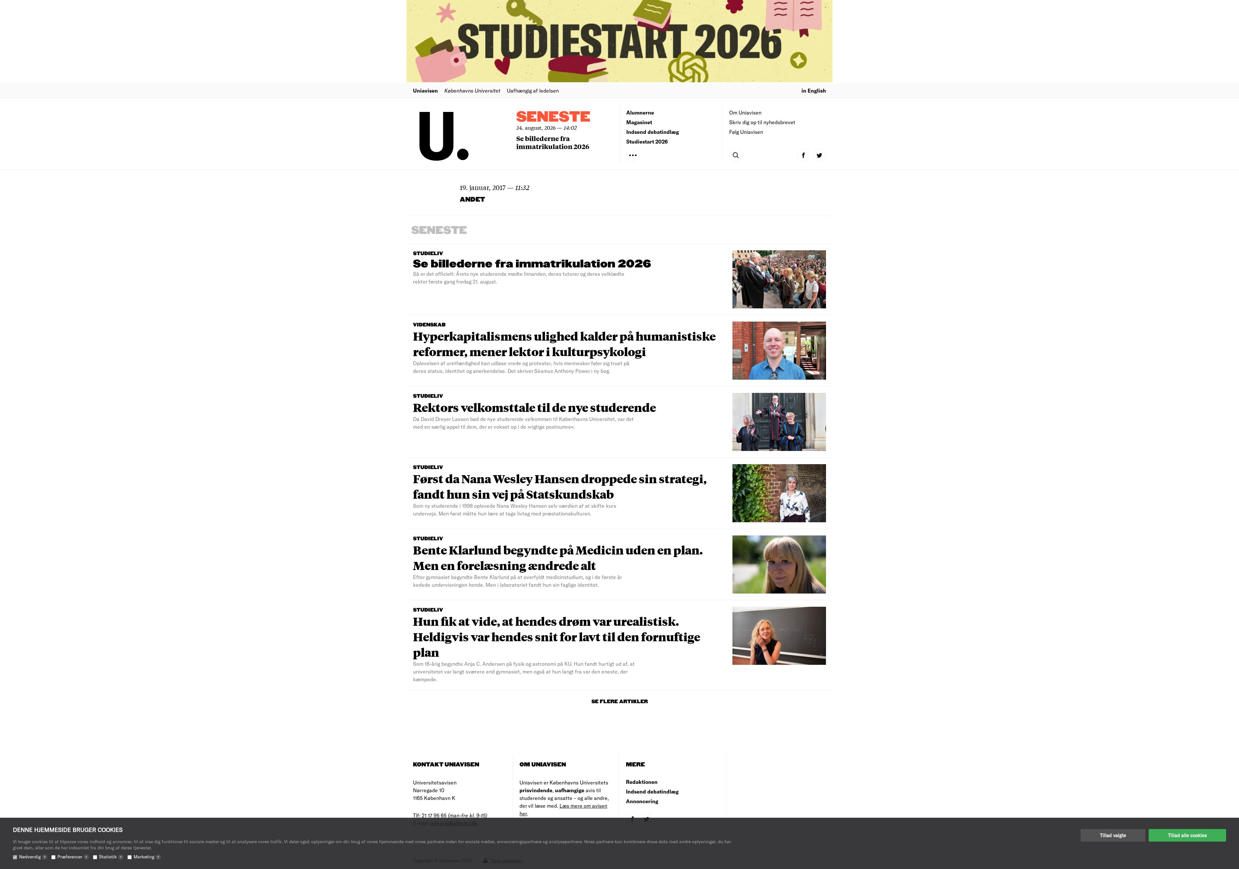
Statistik (110, 856)
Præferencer (72, 856)
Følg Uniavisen (746, 132)
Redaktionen (642, 782)
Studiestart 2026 (647, 141)
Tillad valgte (1113, 835)
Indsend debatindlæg (652, 132)
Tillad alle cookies (1187, 835)
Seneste (553, 117)
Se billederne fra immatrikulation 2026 (552, 142)
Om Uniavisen (745, 112)
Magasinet (639, 122)
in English (813, 90)
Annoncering (642, 801)
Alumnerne (640, 112)
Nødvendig (32, 856)
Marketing (146, 856)
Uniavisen (425, 90)
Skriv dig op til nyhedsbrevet (762, 122)
